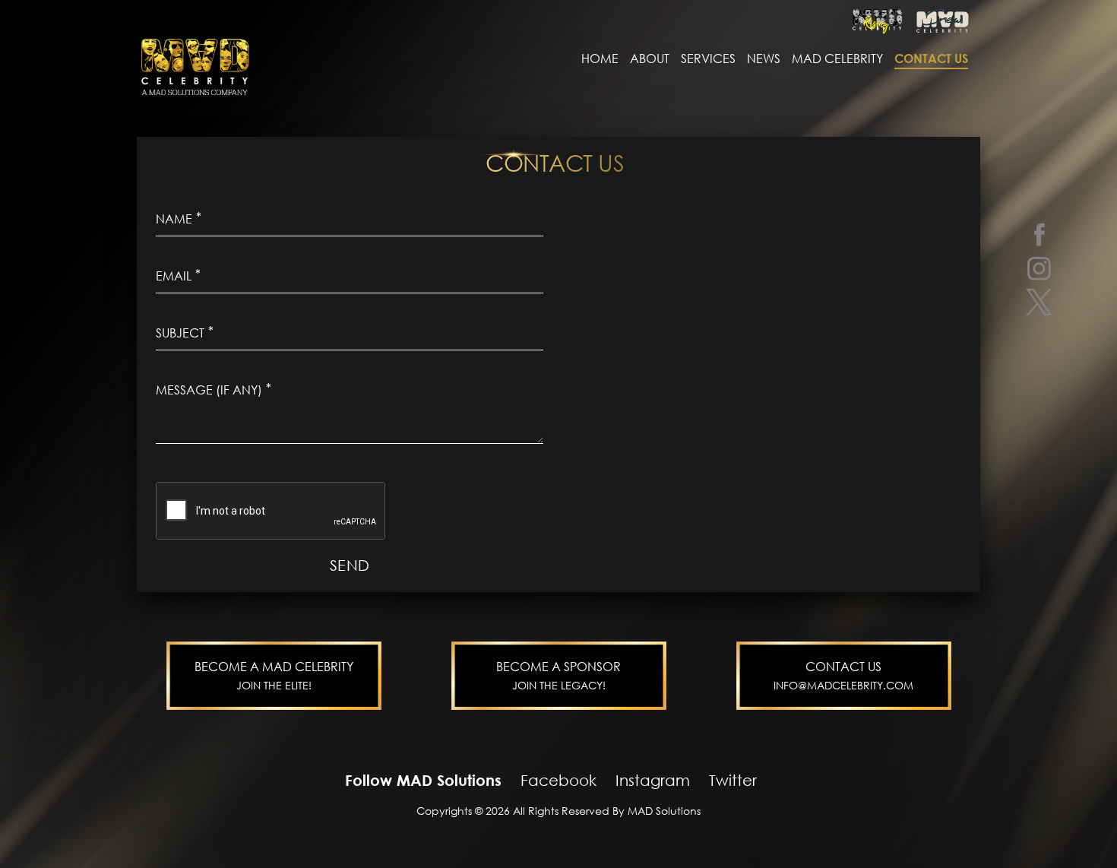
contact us (931, 58)
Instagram (652, 780)
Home (600, 58)
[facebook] (1039, 233)
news (763, 58)
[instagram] (1039, 268)
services (708, 58)
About (649, 58)
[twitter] (1039, 302)
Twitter (733, 780)
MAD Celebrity (837, 58)
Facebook (558, 780)
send (350, 565)
